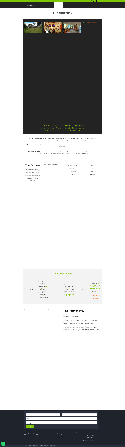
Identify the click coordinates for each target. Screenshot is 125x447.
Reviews (86, 5)
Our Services (67, 5)
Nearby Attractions (77, 5)
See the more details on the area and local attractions (95, 297)
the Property (59, 5)
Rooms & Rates (48, 5)
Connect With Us (94, 5)
